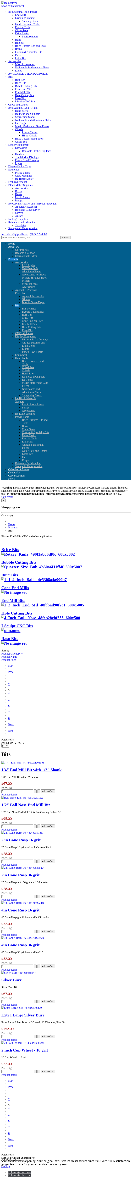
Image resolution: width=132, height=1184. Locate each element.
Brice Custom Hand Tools (29, 138)
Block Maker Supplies (20, 185)
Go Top (5, 1166)
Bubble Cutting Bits (26, 86)
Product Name (9, 656)
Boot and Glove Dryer (27, 209)
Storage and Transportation (22, 228)
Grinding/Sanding (25, 17)
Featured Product (17, 181)
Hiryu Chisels (29, 135)
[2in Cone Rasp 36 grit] (23, 867)
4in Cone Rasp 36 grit (20, 945)
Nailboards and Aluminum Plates (33, 120)
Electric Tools (22, 27)
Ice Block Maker (24, 178)
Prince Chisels (29, 132)
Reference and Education (22, 222)
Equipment (14, 169)
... (9, 699)
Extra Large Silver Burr (23, 1015)
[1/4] (22, 762)
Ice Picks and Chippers (27, 113)
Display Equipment (18, 144)
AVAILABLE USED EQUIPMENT (28, 73)
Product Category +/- (12, 653)
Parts (17, 55)
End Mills (20, 14)
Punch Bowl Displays (27, 160)
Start (10, 665)
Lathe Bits (20, 58)
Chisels (19, 129)
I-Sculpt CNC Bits (25, 101)
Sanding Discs (30, 21)
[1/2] (22, 797)
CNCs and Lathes (18, 104)
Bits (10, 76)
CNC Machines (23, 175)
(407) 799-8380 (38, 234)
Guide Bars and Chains (27, 24)
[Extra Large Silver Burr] (21, 1007)
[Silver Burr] (18, 972)
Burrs (18, 39)
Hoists (18, 194)
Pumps (19, 200)
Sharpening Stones (25, 116)
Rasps (18, 48)
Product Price (8, 659)
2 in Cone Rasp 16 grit (21, 840)
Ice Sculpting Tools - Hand (22, 107)
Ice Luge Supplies (18, 219)
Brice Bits (20, 82)
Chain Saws (21, 30)
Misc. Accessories (25, 64)
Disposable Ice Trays (19, 166)
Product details (9, 794)
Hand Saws (21, 110)
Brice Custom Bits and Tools (30, 45)
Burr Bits (20, 79)
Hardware (20, 154)
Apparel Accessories (26, 206)
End (10, 730)
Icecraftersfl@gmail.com (14, 234)
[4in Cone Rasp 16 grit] (22, 902)
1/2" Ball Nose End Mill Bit (25, 805)
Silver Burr (11, 980)
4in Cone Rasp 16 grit (20, 910)
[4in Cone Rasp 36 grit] (22, 937)
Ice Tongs (20, 123)
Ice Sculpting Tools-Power (22, 11)
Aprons (19, 215)
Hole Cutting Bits (24, 95)
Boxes (18, 191)
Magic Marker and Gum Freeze (32, 126)
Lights (18, 70)
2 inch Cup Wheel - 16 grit (24, 1050)
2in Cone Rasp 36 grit (20, 875)
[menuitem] (11, 243)
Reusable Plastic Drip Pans (36, 151)
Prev (10, 671)
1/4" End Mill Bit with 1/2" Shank (31, 770)
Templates (20, 225)
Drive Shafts (22, 33)
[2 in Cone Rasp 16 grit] (22, 832)
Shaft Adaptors (30, 36)
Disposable (21, 147)
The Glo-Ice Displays (26, 157)
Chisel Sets (21, 141)
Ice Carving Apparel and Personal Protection (32, 203)
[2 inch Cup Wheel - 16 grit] (23, 1042)
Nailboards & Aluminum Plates (32, 67)
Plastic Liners (22, 172)
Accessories (14, 61)
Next (11, 724)
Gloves (19, 212)
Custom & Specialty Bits (28, 52)
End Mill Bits (22, 92)
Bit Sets (19, 42)
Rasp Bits (20, 98)
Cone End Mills (23, 89)
